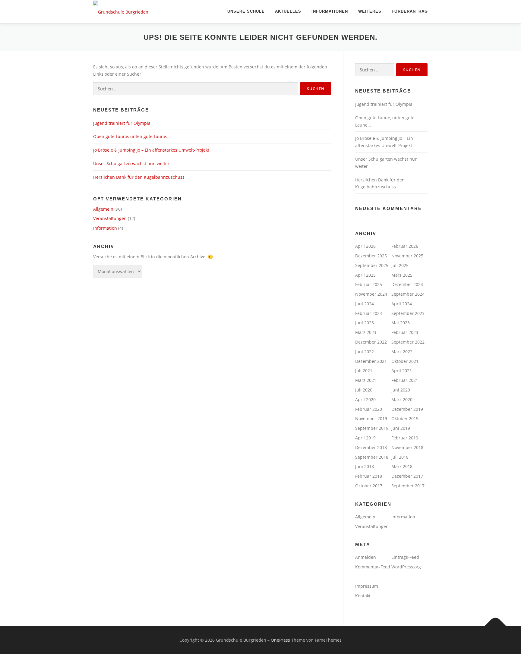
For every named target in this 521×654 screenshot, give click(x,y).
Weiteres (369, 11)
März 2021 (365, 380)
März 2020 (401, 399)
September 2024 (408, 294)
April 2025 (365, 275)
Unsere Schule (246, 11)
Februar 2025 (368, 284)
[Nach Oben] (495, 626)
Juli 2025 (400, 265)
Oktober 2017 (368, 486)
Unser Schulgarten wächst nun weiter (131, 163)
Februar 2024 (368, 313)
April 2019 (365, 438)
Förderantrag (410, 11)
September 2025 (371, 265)
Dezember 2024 (407, 284)
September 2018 (371, 457)
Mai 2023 (400, 322)
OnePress (280, 640)
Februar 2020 (368, 409)
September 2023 (408, 313)
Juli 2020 (363, 390)
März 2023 (365, 332)
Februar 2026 (404, 246)
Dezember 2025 (371, 256)
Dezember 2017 (407, 476)
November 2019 (371, 418)
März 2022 (401, 351)
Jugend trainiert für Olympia (121, 123)
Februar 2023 (404, 332)
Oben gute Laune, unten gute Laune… (131, 136)
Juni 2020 (400, 390)
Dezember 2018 (371, 447)
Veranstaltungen (110, 218)
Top (506, 639)
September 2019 (371, 428)
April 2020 (365, 399)
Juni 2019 (400, 428)
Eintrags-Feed (405, 557)
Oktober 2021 (404, 361)
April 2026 (365, 246)
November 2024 (371, 294)
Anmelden (365, 557)
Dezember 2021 (371, 361)
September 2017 (408, 486)
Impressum (366, 586)
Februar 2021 (404, 380)
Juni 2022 (364, 351)
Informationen (329, 11)
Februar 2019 (404, 438)
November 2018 (407, 447)
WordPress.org (406, 567)
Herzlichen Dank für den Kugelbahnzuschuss (139, 177)
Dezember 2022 (371, 342)
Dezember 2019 (407, 409)
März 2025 (401, 275)
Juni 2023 (364, 322)
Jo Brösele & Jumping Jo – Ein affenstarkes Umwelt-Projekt (151, 150)
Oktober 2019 (404, 418)
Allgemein (103, 209)
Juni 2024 (364, 304)
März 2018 (401, 466)
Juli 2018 (400, 457)
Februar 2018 (368, 476)
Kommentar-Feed (372, 567)
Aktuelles (288, 11)
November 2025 (407, 256)
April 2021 (401, 370)
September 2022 (408, 342)
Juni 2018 (364, 466)
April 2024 (401, 304)
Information (105, 228)
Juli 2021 (363, 370)
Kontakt (363, 596)
